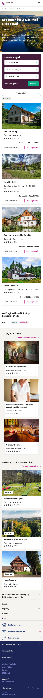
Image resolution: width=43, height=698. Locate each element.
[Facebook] (28, 688)
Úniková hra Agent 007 (16, 367)
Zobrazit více (36, 43)
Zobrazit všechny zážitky (26, 337)
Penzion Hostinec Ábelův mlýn (17, 235)
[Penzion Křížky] (21, 116)
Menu (39, 3)
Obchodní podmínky (9, 664)
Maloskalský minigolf (13, 499)
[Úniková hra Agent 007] (21, 352)
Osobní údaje (7, 667)
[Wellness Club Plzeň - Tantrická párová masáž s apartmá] (21, 390)
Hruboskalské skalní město (15, 539)
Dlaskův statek (10, 580)
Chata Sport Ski (11, 286)
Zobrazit (33, 84)
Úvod (4, 9)
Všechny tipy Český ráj (29, 466)
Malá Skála (20, 9)
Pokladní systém (8, 682)
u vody (16, 316)
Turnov (14, 322)
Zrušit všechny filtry (11, 84)
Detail (32, 148)
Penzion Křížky (10, 131)
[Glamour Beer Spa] (21, 430)
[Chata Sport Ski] (21, 270)
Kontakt (5, 670)
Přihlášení (6, 673)
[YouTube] (38, 688)
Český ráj (11, 9)
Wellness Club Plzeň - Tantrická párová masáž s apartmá (19, 405)
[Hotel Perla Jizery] (21, 166)
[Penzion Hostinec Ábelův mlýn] (21, 219)
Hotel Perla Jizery (11, 182)
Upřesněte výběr (20, 93)
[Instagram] (33, 688)
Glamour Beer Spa (14, 445)
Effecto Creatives (8, 693)
